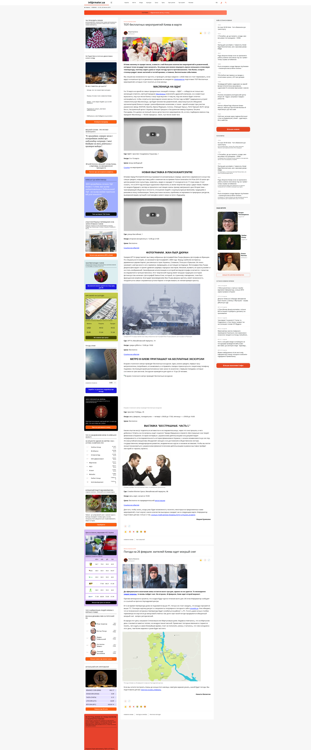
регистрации (160, 500)
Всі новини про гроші (101, 337)
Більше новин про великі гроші (101, 659)
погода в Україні (141, 714)
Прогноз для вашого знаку (101, 427)
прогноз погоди (155, 714)
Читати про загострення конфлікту (101, 172)
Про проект (182, 2)
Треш (163, 2)
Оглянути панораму (101, 122)
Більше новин (233, 129)
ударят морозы (130, 594)
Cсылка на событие (131, 248)
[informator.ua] (96, 2)
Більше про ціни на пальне (101, 602)
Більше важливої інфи (233, 365)
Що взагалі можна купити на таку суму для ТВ (101, 287)
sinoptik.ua (194, 608)
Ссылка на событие (131, 505)
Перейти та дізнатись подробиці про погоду (101, 390)
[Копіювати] (209, 33)
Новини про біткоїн (101, 709)
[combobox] (113, 382)
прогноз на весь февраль (151, 690)
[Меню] (111, 2)
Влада (141, 2)
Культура (148, 2)
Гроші (156, 2)
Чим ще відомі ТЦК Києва (101, 214)
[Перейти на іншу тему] (221, 3)
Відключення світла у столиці (160, 13)
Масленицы (160, 94)
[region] (101, 387)
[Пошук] (226, 3)
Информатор (179, 79)
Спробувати (101, 525)
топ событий (140, 539)
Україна (126, 2)
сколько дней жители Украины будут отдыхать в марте (173, 515)
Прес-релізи (171, 2)
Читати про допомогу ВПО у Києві (101, 255)
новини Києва (128, 539)
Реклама (191, 2)
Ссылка (127, 167)
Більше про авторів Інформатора (233, 275)
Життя (134, 2)
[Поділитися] (205, 33)
